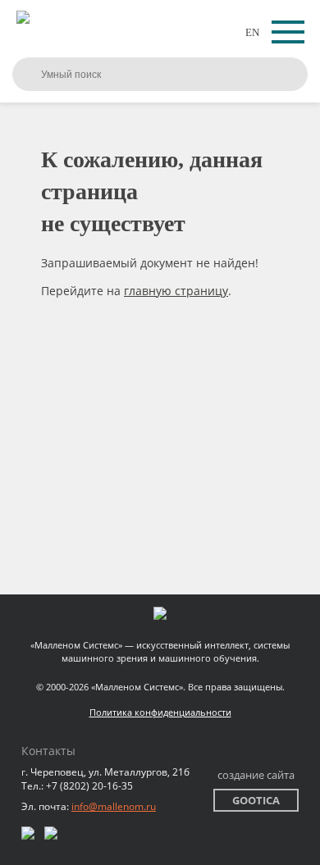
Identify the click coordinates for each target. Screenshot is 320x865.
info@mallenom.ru (113, 806)
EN (252, 32)
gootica (256, 800)
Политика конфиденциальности (160, 712)
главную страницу (176, 290)
